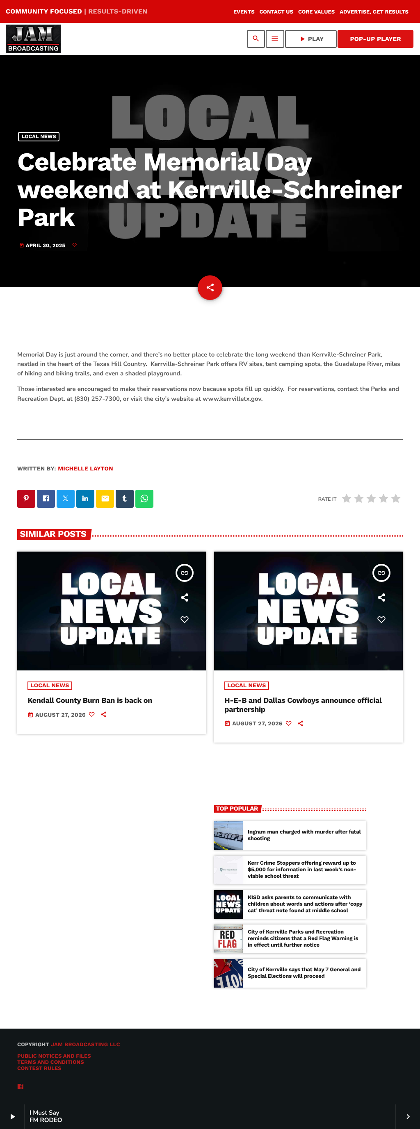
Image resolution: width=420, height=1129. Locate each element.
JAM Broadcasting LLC (85, 1045)
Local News (39, 137)
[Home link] (33, 39)
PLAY (311, 39)
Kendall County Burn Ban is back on (89, 700)
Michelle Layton (85, 469)
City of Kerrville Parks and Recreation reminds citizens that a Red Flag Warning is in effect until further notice (303, 938)
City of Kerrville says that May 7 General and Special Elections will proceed (304, 973)
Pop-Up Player (375, 39)
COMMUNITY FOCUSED (76, 11)
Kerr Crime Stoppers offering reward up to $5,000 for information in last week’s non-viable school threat (302, 869)
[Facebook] (20, 1087)
